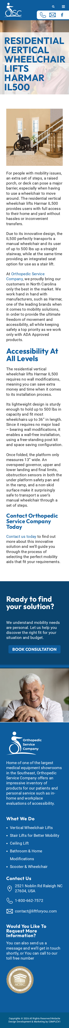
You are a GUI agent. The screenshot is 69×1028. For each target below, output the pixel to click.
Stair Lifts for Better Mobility (34, 835)
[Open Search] (53, 6)
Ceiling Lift (19, 843)
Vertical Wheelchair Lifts (31, 827)
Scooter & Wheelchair (29, 866)
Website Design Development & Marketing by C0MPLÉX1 (34, 1020)
